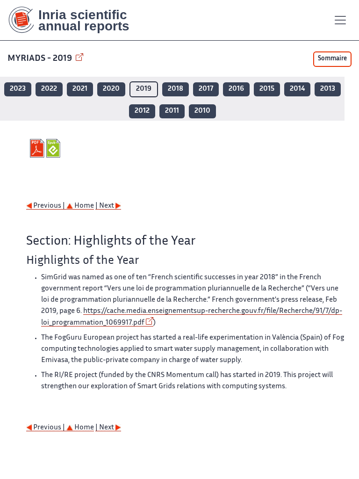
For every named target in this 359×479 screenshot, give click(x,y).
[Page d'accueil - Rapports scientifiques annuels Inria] (75, 20)
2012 (142, 111)
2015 (266, 89)
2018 (175, 89)
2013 (327, 89)
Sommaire (332, 59)
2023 (18, 89)
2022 (49, 89)
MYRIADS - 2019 (40, 59)
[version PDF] (38, 148)
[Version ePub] (54, 148)
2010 (202, 111)
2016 (236, 89)
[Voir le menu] (340, 20)
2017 (206, 89)
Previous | (49, 206)
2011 (172, 111)
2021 (79, 89)
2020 (111, 89)
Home (83, 206)
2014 (297, 89)
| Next (105, 206)
